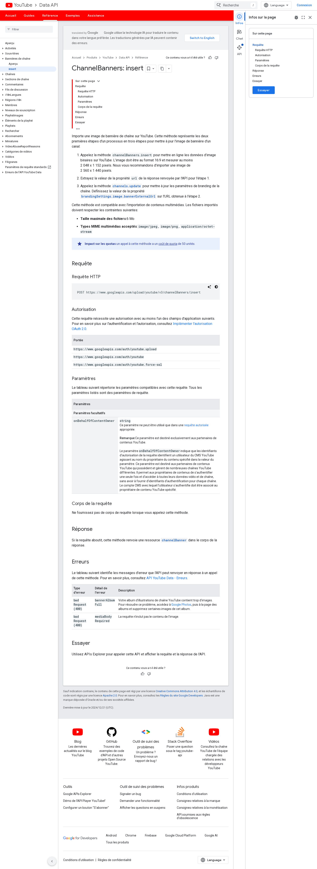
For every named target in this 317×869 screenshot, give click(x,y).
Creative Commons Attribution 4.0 (176, 691)
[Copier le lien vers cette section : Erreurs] (93, 562)
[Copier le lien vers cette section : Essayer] (94, 643)
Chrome (130, 835)
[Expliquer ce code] (209, 286)
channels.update (127, 186)
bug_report (296, 17)
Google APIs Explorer (77, 794)
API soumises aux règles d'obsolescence (193, 816)
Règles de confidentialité (114, 860)
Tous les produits (117, 842)
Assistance (96, 15)
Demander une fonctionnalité (140, 801)
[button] (28, 48)
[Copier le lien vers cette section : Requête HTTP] (104, 277)
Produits (92, 57)
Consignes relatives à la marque (198, 801)
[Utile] (210, 57)
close (310, 17)
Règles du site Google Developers (181, 695)
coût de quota (167, 243)
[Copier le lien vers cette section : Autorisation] (100, 309)
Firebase (151, 835)
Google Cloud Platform (180, 835)
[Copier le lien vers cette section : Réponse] (97, 529)
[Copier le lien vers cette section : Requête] (96, 264)
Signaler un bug (130, 794)
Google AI (211, 835)
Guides (29, 15)
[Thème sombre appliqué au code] (216, 286)
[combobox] (235, 5)
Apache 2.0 (110, 695)
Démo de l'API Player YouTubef (84, 801)
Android (111, 835)
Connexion (304, 5)
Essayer (264, 90)
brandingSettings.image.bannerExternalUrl (118, 196)
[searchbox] (29, 29)
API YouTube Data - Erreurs (166, 578)
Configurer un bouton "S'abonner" (86, 807)
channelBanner (174, 540)
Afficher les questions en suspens (142, 807)
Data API (48, 5)
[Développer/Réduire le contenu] (98, 81)
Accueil (10, 15)
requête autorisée (196, 425)
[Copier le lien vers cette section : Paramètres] (100, 378)
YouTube (23, 5)
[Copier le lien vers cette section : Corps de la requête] (116, 503)
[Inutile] (216, 57)
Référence (50, 15)
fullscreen (303, 17)
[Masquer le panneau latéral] (52, 861)
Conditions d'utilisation (192, 794)
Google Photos (181, 604)
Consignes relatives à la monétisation (202, 807)
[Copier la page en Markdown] (162, 68)
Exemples (73, 15)
